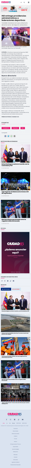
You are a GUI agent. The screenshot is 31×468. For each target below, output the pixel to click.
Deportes (15, 128)
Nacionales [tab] (16, 289)
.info (4, 423)
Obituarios (15, 451)
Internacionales (15, 433)
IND (23, 128)
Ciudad (15, 457)
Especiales (15, 446)
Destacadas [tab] (7, 289)
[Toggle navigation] (28, 2)
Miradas (15, 454)
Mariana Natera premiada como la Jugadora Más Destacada (14, 220)
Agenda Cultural (15, 462)
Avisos (15, 441)
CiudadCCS (6, 128)
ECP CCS (24, 423)
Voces (15, 438)
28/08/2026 (6, 196)
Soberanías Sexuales (16, 464)
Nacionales (15, 431)
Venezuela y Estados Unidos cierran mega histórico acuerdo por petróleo (14, 357)
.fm (10, 423)
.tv (6, 423)
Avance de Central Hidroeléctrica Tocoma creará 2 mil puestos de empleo (15, 334)
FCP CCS (18, 423)
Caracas (15, 428)
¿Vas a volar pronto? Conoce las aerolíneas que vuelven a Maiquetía (15, 403)
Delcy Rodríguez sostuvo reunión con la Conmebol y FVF (15, 164)
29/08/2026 (6, 168)
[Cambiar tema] (21, 2)
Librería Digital (15, 449)
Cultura (15, 436)
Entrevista (15, 459)
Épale (13, 423)
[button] (15, 252)
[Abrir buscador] (24, 2)
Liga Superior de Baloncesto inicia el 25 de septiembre (15, 192)
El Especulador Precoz (15, 444)
